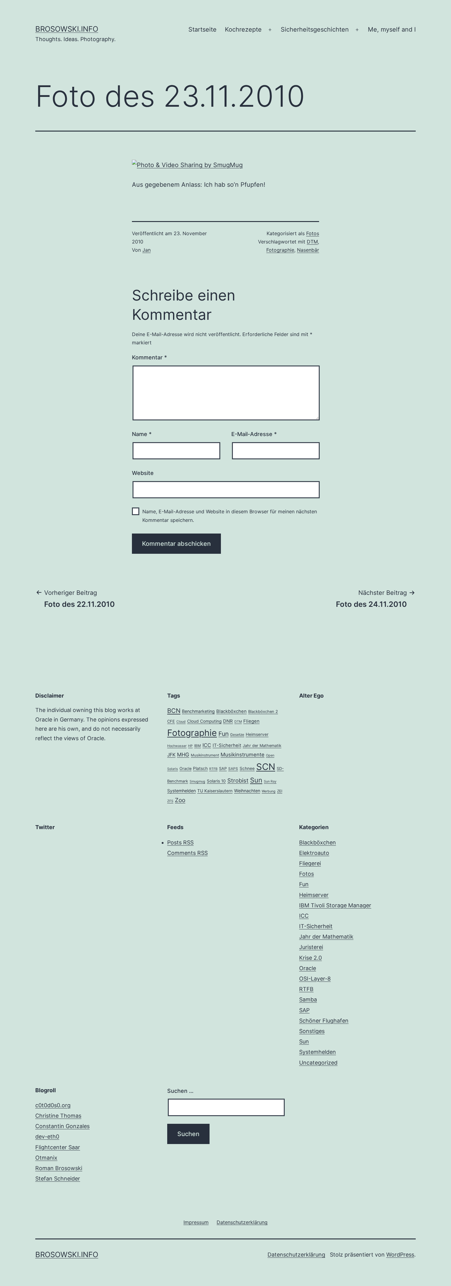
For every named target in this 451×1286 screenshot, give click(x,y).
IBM (197, 746)
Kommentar (149, 357)
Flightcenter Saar (57, 1147)
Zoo (180, 800)
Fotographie (280, 250)
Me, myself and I (392, 29)
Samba (308, 999)
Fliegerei (310, 863)
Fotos (312, 233)
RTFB (213, 769)
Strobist (238, 780)
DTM (312, 242)
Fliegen (251, 721)
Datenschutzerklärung (296, 1254)
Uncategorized (318, 1062)
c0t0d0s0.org (53, 1105)
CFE (171, 721)
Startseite (202, 29)
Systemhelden (181, 790)
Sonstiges (312, 1031)
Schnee (247, 768)
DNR (228, 721)
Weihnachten (247, 790)
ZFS (170, 801)
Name (142, 434)
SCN (265, 766)
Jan (146, 250)
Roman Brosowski (58, 1168)
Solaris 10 (216, 781)
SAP (223, 768)
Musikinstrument (205, 755)
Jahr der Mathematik (262, 745)
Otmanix (46, 1157)
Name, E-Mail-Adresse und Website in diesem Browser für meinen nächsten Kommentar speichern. (229, 515)
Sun (256, 780)
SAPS (233, 769)
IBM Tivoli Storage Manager (335, 905)
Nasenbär (308, 250)
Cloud (181, 722)
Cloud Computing (204, 721)
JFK (171, 755)
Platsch (200, 768)
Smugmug (197, 781)
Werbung (269, 791)
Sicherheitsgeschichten (315, 29)
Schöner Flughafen (324, 1020)
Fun (223, 733)
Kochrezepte (243, 29)
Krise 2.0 (310, 958)
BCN (173, 710)
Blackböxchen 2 (263, 711)
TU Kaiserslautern (215, 790)
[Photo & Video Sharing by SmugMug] (187, 164)
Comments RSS (187, 853)
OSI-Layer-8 (315, 978)
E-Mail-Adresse (254, 434)
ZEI (279, 791)
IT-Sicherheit (227, 745)
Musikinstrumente (242, 755)
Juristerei (311, 947)
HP (190, 746)
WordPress (400, 1254)
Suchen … (180, 1091)
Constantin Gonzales (62, 1126)
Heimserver (257, 734)
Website (143, 473)
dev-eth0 (47, 1136)
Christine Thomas (58, 1115)
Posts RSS (180, 842)
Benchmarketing (198, 711)
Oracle (185, 768)
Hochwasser (177, 746)
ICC (206, 745)
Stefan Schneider (57, 1178)
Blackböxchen (231, 711)
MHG (183, 755)
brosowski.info (66, 29)
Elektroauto (314, 853)
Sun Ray (270, 781)
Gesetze (237, 735)
